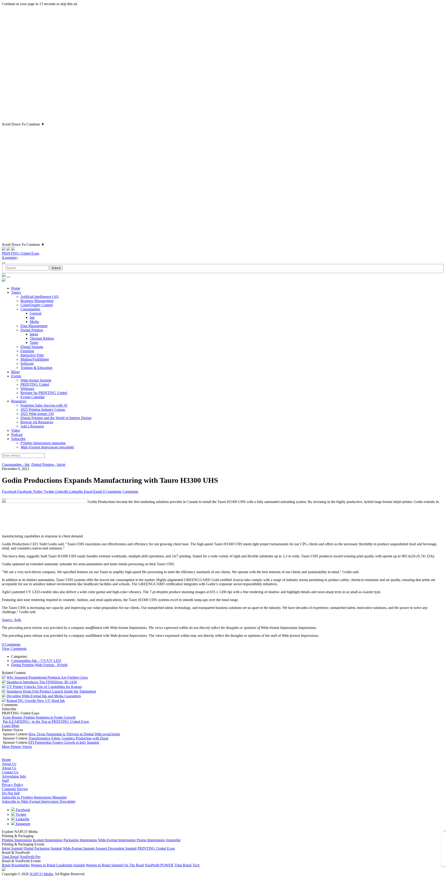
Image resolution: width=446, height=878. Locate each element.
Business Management (36, 301)
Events (16, 376)
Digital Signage (31, 347)
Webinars (27, 389)
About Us (9, 764)
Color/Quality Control (36, 305)
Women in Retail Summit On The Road (115, 865)
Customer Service (15, 789)
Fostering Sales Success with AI (43, 405)
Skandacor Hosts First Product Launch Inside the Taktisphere (51, 691)
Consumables (30, 309)
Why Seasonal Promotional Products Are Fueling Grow (47, 677)
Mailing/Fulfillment (34, 359)
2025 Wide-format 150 (37, 414)
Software (27, 363)
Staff (5, 781)
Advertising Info (14, 776)
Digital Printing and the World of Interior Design (56, 418)
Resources (18, 401)
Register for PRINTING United (43, 393)
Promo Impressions (151, 840)
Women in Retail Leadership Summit (58, 865)
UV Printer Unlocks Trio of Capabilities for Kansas (44, 687)
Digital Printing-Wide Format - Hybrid (39, 665)
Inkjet (34, 334)
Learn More (10, 726)
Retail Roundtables (16, 865)
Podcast (17, 435)
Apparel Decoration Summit (116, 848)
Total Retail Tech (187, 865)
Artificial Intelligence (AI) (39, 297)
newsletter (47, 447)
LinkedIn (22, 819)
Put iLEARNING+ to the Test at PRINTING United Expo (46, 721)
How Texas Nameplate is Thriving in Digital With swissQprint (74, 734)
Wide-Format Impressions (117, 840)
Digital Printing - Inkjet (48, 465)
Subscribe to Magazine (34, 797)
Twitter (20, 814)
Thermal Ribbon (42, 338)
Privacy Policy (12, 785)
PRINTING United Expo (20, 253)
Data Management (33, 326)
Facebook (22, 810)
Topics (16, 292)
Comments (130, 491)
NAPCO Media (41, 874)
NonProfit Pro (30, 857)
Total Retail (10, 857)
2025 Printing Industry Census (42, 409)
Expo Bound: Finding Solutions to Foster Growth (39, 717)
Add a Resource (32, 426)
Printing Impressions (17, 840)
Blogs (15, 372)
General (35, 313)
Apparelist (172, 840)
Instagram (22, 824)
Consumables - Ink (16, 465)
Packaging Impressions (80, 840)
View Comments (14, 649)
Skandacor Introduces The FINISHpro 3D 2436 (42, 682)
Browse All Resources (36, 422)
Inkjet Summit (12, 848)
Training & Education (36, 368)
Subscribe (18, 439)
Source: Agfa (12, 620)
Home (15, 288)
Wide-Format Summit (79, 848)
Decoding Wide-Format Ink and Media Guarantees (44, 696)
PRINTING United (34, 384)
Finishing (27, 351)
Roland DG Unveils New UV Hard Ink (36, 701)
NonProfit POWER (159, 865)
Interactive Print (32, 355)
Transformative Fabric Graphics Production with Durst (68, 738)
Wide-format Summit (35, 380)
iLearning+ (10, 258)
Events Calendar (32, 397)
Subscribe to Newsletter (38, 801)
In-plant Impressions (47, 840)
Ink (32, 317)
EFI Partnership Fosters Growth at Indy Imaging (63, 742)
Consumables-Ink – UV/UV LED (36, 661)
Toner (34, 343)
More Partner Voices (17, 747)
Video (15, 430)
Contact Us (10, 772)
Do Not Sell (11, 793)
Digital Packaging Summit (42, 848)
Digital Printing (31, 330)
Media (34, 322)
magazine (43, 443)
